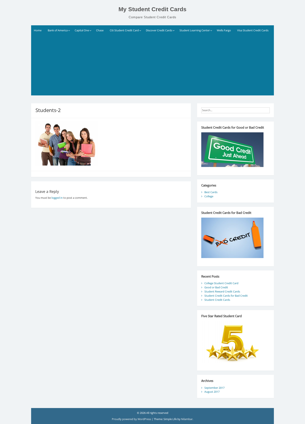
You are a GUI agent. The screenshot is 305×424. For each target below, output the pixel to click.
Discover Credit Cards (159, 30)
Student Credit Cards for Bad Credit (226, 295)
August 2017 (212, 392)
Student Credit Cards (217, 300)
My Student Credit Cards (152, 9)
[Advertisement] (152, 66)
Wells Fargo (224, 30)
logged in (57, 198)
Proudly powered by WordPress (132, 419)
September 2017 (214, 388)
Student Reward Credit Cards (222, 291)
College (208, 196)
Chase (100, 30)
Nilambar (187, 419)
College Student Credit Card (221, 283)
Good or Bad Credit (216, 287)
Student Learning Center (194, 30)
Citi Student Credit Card (124, 30)
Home (37, 30)
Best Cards (210, 192)
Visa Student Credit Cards (252, 30)
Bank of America (58, 30)
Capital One (82, 30)
